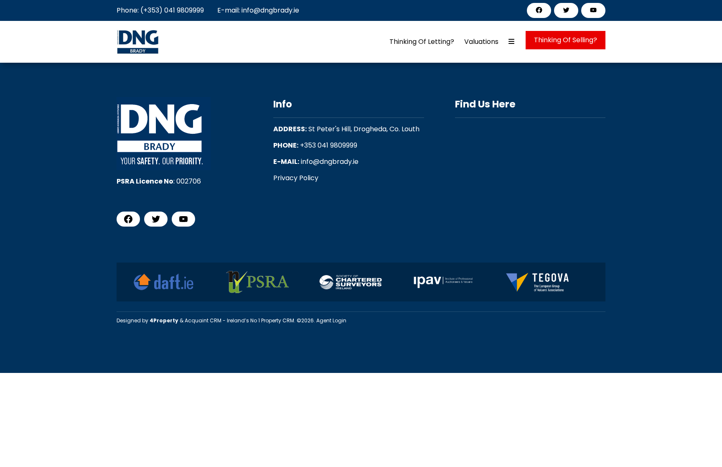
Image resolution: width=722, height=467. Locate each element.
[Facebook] (539, 10)
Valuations (481, 41)
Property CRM (277, 320)
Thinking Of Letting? (421, 41)
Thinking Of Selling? (565, 40)
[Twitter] (566, 10)
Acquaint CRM (203, 320)
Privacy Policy (295, 178)
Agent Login (331, 320)
